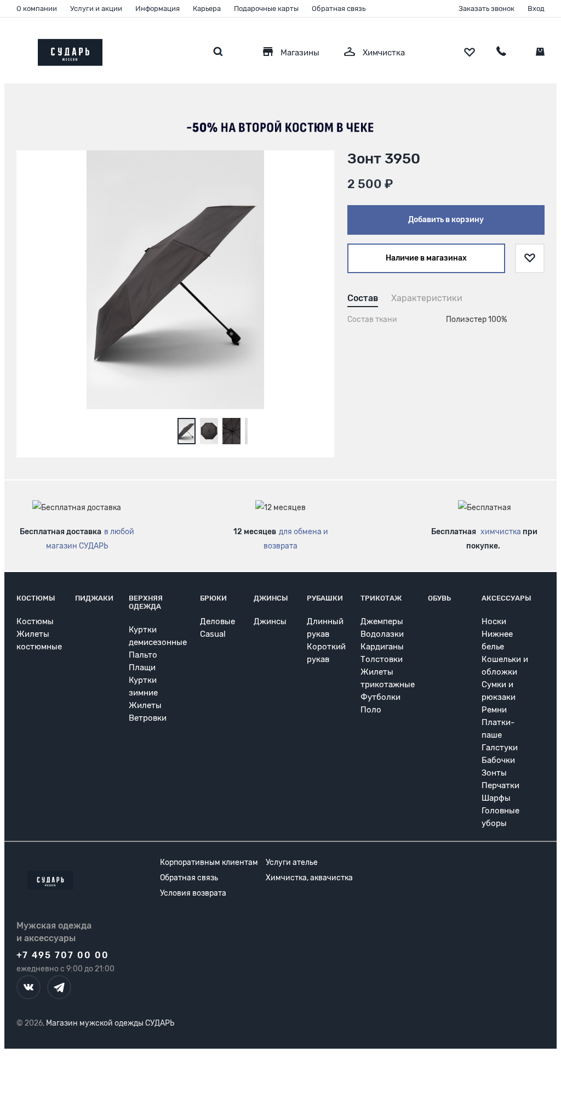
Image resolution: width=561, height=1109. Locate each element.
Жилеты (145, 705)
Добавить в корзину (446, 219)
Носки (494, 621)
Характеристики (426, 298)
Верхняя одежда (146, 602)
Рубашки (325, 598)
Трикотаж (381, 598)
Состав (362, 298)
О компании (36, 8)
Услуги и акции (96, 8)
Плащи (142, 667)
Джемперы (381, 621)
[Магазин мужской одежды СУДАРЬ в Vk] (28, 987)
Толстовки (381, 659)
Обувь (439, 598)
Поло (370, 710)
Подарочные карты (266, 8)
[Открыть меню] (16, 49)
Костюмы (35, 598)
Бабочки (498, 760)
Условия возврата (193, 893)
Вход (536, 8)
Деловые (217, 621)
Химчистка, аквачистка (309, 877)
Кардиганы (382, 647)
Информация (157, 8)
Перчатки (500, 785)
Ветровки (148, 718)
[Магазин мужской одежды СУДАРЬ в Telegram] (59, 987)
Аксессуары (506, 598)
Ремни (494, 710)
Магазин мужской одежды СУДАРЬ (110, 1023)
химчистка (500, 531)
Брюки (213, 598)
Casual (213, 634)
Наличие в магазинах (426, 258)
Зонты (494, 773)
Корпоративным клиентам (209, 862)
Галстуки (500, 747)
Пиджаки (94, 598)
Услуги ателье (292, 862)
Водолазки (382, 634)
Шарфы (496, 798)
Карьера (207, 8)
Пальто (143, 655)
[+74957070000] (501, 53)
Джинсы (271, 598)
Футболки (380, 697)
